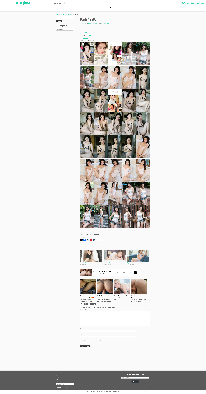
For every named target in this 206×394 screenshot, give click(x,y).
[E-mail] (55, 3)
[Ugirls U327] (115, 256)
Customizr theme (115, 391)
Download (88, 35)
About (57, 373)
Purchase (104, 7)
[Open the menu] (202, 7)
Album (68, 7)
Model (77, 7)
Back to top (147, 391)
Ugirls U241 (130, 263)
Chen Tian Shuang (105, 23)
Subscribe (135, 381)
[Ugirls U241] (138, 256)
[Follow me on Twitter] (58, 3)
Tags (57, 381)
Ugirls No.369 (83, 263)
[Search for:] (110, 7)
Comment (83, 310)
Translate (67, 387)
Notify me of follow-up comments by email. (92, 340)
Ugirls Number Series (65, 14)
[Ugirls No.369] (91, 256)
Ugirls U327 (107, 263)
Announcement (58, 7)
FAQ (57, 379)
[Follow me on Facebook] (60, 3)
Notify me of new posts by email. (89, 343)
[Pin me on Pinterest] (65, 3)
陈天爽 (85, 32)
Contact (58, 377)
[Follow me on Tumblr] (63, 3)
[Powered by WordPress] (102, 391)
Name (81, 328)
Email (81, 334)
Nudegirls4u (23, 3)
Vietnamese (86, 7)
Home (57, 14)
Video (96, 7)
